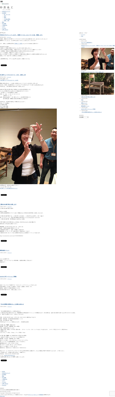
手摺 (82, 100)
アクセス (4, 28)
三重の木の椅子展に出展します (8, 204)
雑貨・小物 (6, 20)
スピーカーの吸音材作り (86, 42)
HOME (3, 371)
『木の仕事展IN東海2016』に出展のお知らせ (12, 304)
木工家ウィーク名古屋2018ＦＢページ (8, 188)
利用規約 (41, 394)
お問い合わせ (5, 29)
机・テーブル (7, 14)
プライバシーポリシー (33, 394)
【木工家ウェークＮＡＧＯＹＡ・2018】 (9, 80)
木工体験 (4, 23)
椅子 (5, 16)
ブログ (3, 26)
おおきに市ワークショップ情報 (8, 276)
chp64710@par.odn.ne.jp (9, 355)
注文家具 (4, 13)
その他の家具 (7, 19)
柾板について (84, 103)
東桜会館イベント (4, 250)
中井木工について (6, 11)
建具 (5, 17)
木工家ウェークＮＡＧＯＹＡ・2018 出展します (13, 74)
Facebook (4, 385)
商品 (3, 22)
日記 (82, 36)
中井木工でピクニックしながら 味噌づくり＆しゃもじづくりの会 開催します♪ (21, 35)
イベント (9, 37)
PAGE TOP (2, 396)
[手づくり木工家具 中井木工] (6, 7)
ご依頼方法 (4, 25)
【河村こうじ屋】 (18, 43)
